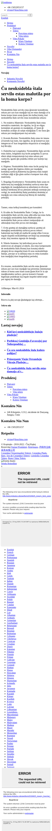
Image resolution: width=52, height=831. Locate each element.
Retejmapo (33, 447)
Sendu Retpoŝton (9, 463)
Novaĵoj (10, 46)
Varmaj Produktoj (19, 447)
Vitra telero (23, 36)
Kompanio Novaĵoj (16, 81)
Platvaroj (17, 28)
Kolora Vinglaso (26, 44)
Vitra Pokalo (18, 38)
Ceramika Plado (39, 453)
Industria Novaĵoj (15, 78)
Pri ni (9, 51)
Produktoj (11, 25)
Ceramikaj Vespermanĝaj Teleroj (16, 453)
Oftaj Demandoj (14, 49)
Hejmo (10, 23)
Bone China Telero (16, 458)
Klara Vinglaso (25, 41)
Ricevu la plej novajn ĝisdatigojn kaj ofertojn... (22, 300)
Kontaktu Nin (13, 54)
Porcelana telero (25, 33)
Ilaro (3, 455)
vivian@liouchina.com (17, 439)
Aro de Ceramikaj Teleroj (18, 455)
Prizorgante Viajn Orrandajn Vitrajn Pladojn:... (24, 361)
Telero (15, 31)
